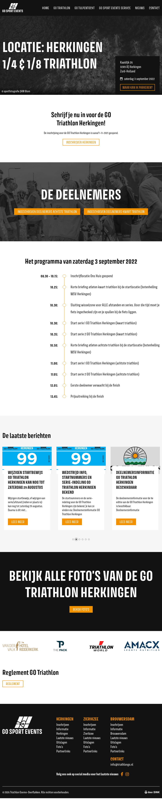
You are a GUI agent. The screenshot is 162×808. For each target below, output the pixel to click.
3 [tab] (79, 539)
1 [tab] (73, 539)
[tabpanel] (27, 488)
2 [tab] (76, 539)
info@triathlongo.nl (121, 764)
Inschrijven (62, 725)
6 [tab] (88, 539)
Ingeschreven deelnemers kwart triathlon (115, 212)
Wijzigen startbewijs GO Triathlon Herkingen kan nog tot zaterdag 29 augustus (26, 480)
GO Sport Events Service (115, 8)
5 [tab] (85, 539)
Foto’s (59, 747)
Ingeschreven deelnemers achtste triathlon (47, 212)
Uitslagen (61, 742)
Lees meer (17, 522)
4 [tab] (82, 539)
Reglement (13, 684)
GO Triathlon (61, 8)
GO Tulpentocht (85, 8)
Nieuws (140, 8)
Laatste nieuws (64, 738)
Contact (154, 8)
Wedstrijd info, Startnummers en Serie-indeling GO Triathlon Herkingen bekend (79, 482)
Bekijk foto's (81, 609)
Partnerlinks (63, 751)
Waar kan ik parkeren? (137, 87)
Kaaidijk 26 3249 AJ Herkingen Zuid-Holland (130, 66)
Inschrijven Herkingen (81, 142)
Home (45, 8)
